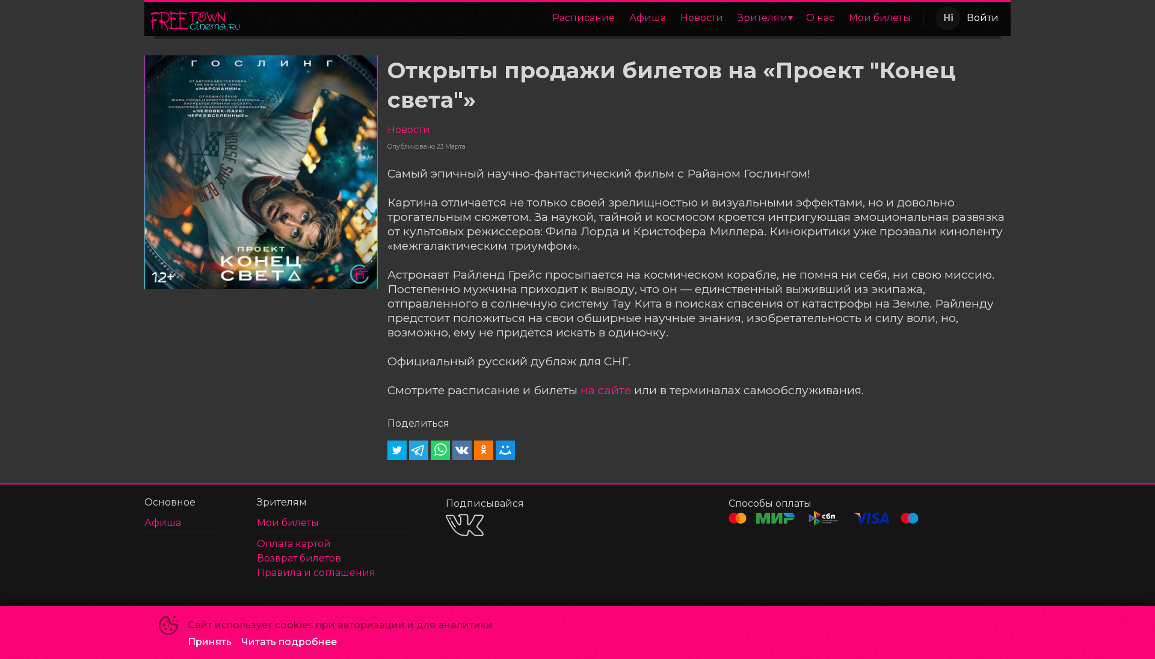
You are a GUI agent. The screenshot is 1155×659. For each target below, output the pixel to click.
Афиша (647, 17)
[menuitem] (583, 18)
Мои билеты (880, 17)
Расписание (583, 17)
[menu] (584, 18)
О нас (820, 17)
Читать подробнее (289, 642)
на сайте (606, 390)
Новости (701, 17)
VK (465, 525)
